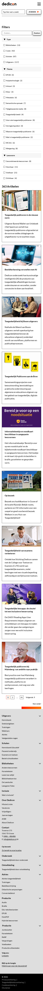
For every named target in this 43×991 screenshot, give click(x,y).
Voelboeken (6, 944)
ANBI (4, 819)
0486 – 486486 (10, 836)
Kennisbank (6, 720)
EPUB (4, 913)
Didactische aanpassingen (12, 889)
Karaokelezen (7, 771)
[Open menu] (39, 4)
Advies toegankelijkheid (11, 878)
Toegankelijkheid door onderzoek (15, 860)
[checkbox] (21, 46)
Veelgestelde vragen (10, 738)
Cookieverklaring (8, 985)
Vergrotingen (7, 941)
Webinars (6, 731)
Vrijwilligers (6, 811)
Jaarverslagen (7, 815)
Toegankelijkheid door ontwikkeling (16, 869)
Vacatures (6, 808)
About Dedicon (8, 822)
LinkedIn (5, 956)
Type (9, 39)
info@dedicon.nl (10, 839)
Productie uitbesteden (10, 948)
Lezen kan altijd (8, 775)
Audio (4, 902)
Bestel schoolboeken (10, 758)
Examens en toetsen (10, 755)
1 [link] (7, 697)
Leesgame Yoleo (8, 786)
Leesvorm (11, 155)
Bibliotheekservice (9, 778)
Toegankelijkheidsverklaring (13, 982)
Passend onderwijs (9, 751)
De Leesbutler (7, 782)
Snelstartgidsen (8, 723)
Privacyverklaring (9, 979)
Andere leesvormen (9, 768)
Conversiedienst (8, 893)
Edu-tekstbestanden (10, 910)
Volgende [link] (29, 697)
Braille (4, 906)
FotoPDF (5, 917)
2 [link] (12, 697)
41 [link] (22, 697)
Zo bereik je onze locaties (12, 850)
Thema (9, 69)
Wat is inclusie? (8, 795)
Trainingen (6, 727)
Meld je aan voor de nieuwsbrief (14, 966)
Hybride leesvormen (10, 920)
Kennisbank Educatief (10, 747)
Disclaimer (6, 988)
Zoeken (32, 12)
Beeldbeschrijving (9, 886)
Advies (4, 734)
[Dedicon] (9, 3)
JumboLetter (7, 930)
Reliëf (4, 937)
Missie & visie (7, 804)
